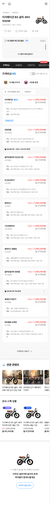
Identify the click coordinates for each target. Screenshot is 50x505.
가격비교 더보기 (23, 351)
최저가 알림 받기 (25, 485)
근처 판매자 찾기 (13, 92)
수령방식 (27, 92)
